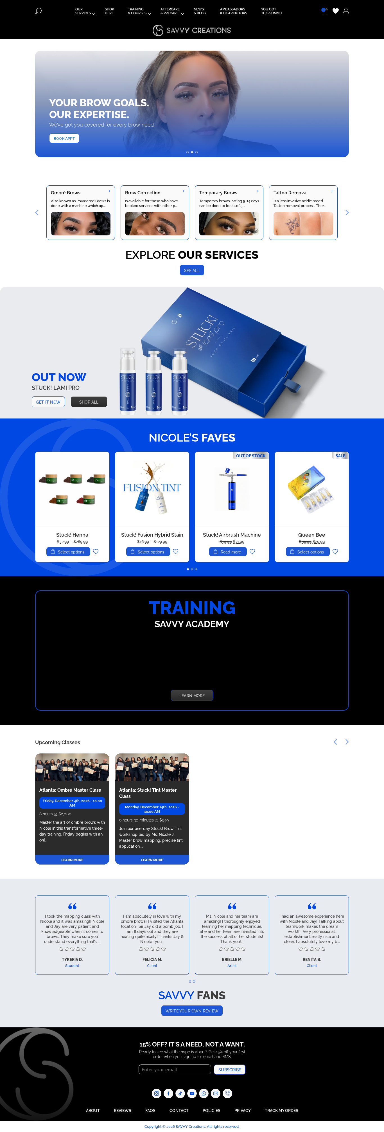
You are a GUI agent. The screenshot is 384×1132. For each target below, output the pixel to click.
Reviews (122, 1110)
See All (192, 270)
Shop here (109, 11)
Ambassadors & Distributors (233, 11)
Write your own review (192, 1010)
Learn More (192, 695)
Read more (231, 552)
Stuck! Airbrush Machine (232, 534)
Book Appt (64, 138)
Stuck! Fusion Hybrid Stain (152, 534)
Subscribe (229, 1069)
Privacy (242, 1110)
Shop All (89, 401)
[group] (80, 212)
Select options (71, 552)
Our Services (83, 11)
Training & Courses (137, 11)
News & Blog (200, 11)
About (93, 1110)
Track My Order (281, 1110)
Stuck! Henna (72, 534)
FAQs (150, 1110)
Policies (211, 1110)
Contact (179, 1110)
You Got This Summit (271, 11)
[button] (187, 152)
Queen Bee (311, 534)
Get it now (48, 401)
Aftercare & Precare (170, 11)
